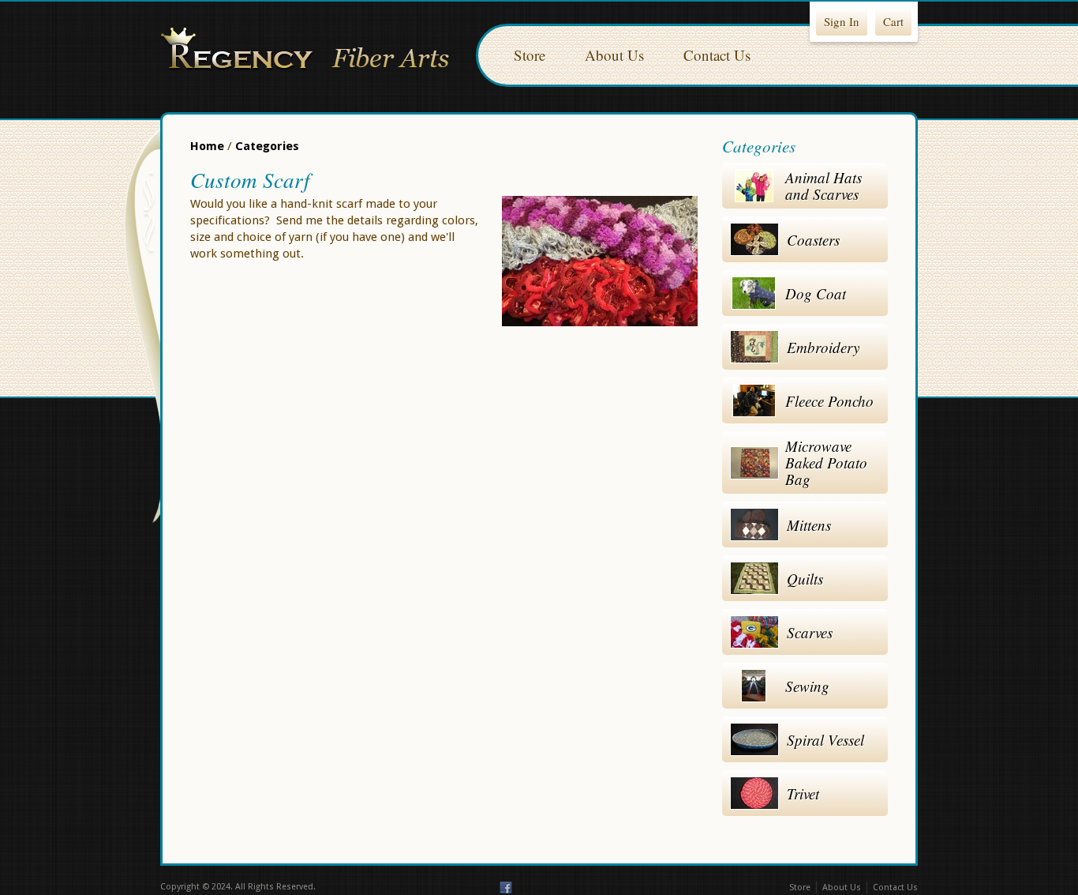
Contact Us (716, 55)
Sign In (841, 21)
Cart (893, 21)
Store (529, 55)
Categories (267, 146)
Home (207, 146)
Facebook (506, 888)
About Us (614, 55)
